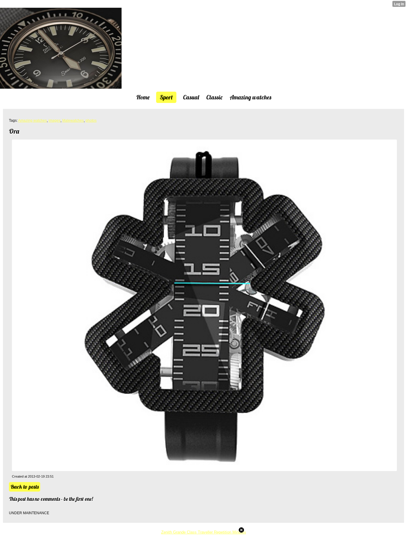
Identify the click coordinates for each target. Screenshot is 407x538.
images (54, 120)
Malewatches (73, 120)
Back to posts (24, 486)
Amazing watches (32, 120)
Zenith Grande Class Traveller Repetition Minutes (203, 532)
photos (91, 120)
